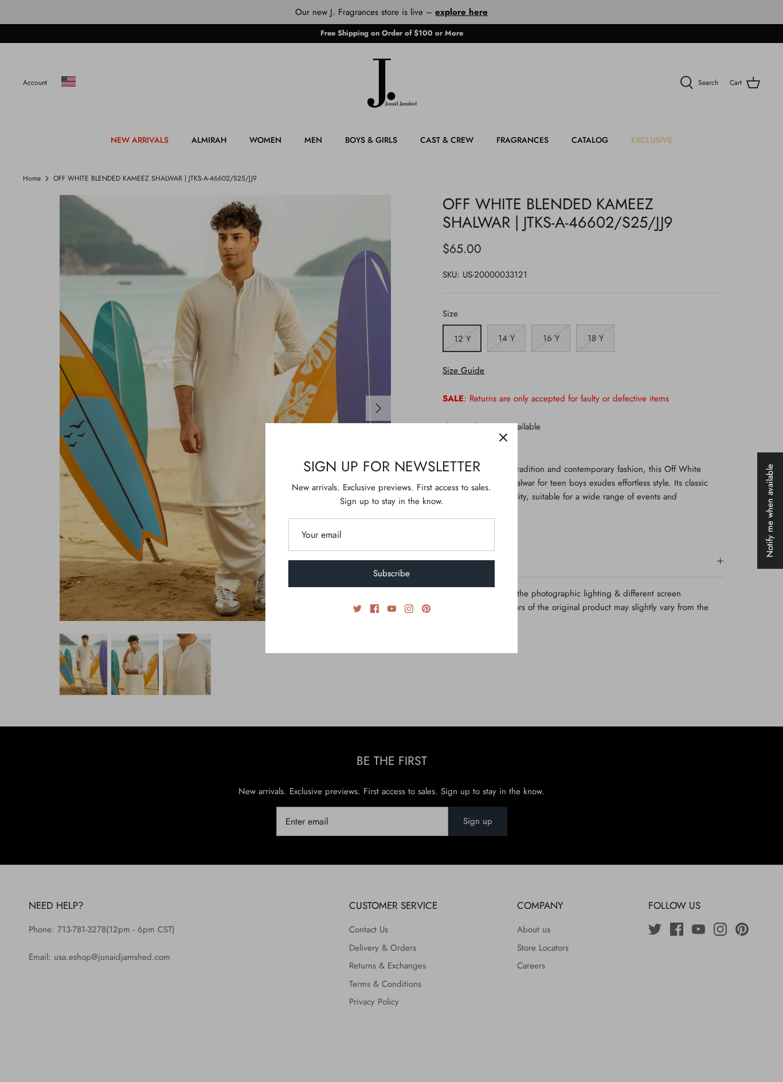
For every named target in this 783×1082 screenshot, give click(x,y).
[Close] (503, 437)
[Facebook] (374, 608)
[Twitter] (357, 608)
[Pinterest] (426, 608)
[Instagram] (409, 608)
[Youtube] (391, 608)
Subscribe (391, 573)
